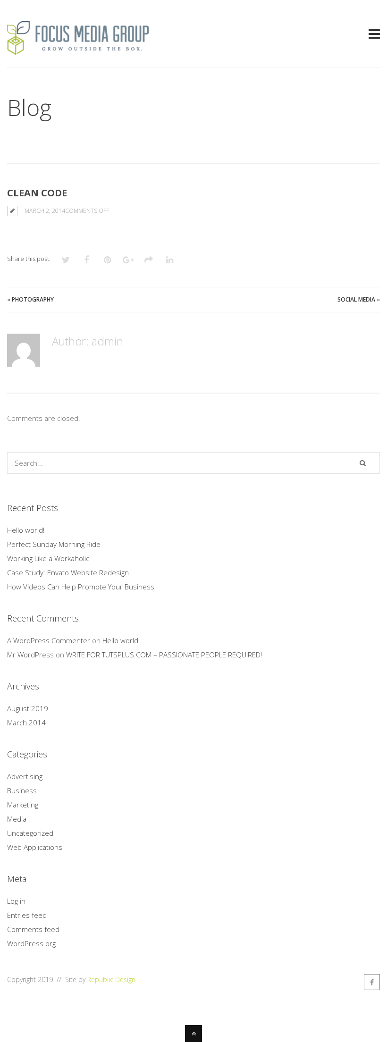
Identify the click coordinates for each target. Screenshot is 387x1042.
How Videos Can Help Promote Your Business (80, 586)
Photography (33, 299)
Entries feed (27, 915)
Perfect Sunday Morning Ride (54, 544)
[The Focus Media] (78, 49)
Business (22, 790)
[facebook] (372, 982)
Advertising (24, 776)
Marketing (22, 804)
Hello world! (25, 530)
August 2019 (27, 708)
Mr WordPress (30, 654)
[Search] (363, 463)
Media (16, 819)
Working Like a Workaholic (48, 558)
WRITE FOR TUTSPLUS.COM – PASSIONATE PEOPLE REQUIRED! (164, 654)
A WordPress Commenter (48, 640)
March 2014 (26, 722)
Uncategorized (30, 833)
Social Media (356, 299)
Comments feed (33, 929)
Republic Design (111, 979)
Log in (16, 901)
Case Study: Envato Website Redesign (68, 572)
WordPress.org (31, 943)
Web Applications (34, 847)
